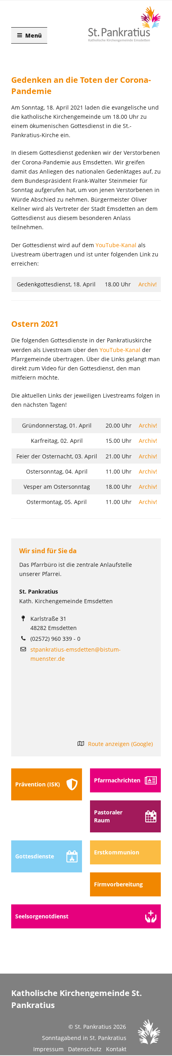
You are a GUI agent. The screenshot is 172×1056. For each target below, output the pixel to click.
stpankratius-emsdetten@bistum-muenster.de (75, 654)
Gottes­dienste (34, 856)
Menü (33, 35)
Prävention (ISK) (37, 784)
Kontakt (116, 1049)
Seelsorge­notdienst (41, 916)
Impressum (48, 1049)
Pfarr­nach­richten (117, 780)
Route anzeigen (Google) (120, 744)
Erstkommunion (116, 852)
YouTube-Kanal (116, 245)
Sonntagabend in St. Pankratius (84, 1038)
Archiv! (147, 284)
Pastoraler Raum (108, 816)
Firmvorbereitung (118, 884)
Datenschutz (85, 1049)
